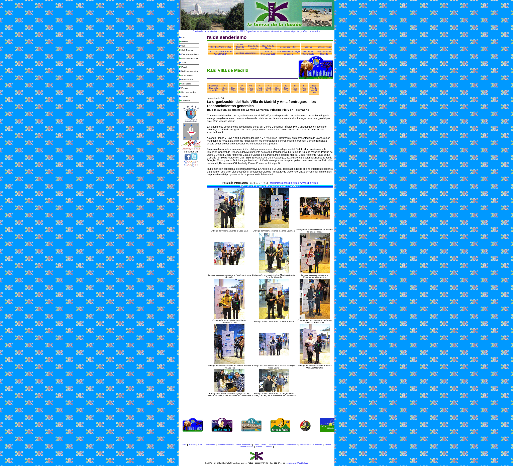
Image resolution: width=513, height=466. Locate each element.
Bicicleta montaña (189, 71)
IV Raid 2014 (286, 88)
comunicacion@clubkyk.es (284, 183)
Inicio (183, 37)
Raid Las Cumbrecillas (220, 47)
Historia (184, 42)
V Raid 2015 (277, 88)
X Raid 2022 (224, 88)
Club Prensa (187, 50)
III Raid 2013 (295, 88)
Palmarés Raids (324, 47)
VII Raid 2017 (259, 88)
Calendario (186, 84)
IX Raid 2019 (242, 88)
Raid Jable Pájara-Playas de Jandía (288, 53)
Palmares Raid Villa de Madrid (213, 88)
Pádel (184, 67)
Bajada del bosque (253, 47)
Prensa (184, 88)
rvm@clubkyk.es (309, 183)
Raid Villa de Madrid (268, 47)
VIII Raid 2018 (250, 88)
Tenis (183, 63)
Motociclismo (187, 75)
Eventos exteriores (190, 54)
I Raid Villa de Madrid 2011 (313, 89)
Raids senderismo (189, 58)
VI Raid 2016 (268, 88)
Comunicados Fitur (288, 47)
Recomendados (188, 92)
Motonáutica (187, 79)
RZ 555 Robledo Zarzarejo (240, 47)
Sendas (308, 47)
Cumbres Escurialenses (247, 53)
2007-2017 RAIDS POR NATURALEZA (221, 53)
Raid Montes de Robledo (324, 53)
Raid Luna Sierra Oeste (308, 53)
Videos (184, 96)
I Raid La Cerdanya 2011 (268, 53)
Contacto (185, 100)
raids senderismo (227, 37)
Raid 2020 (233, 89)
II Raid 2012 (303, 88)
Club (183, 46)
